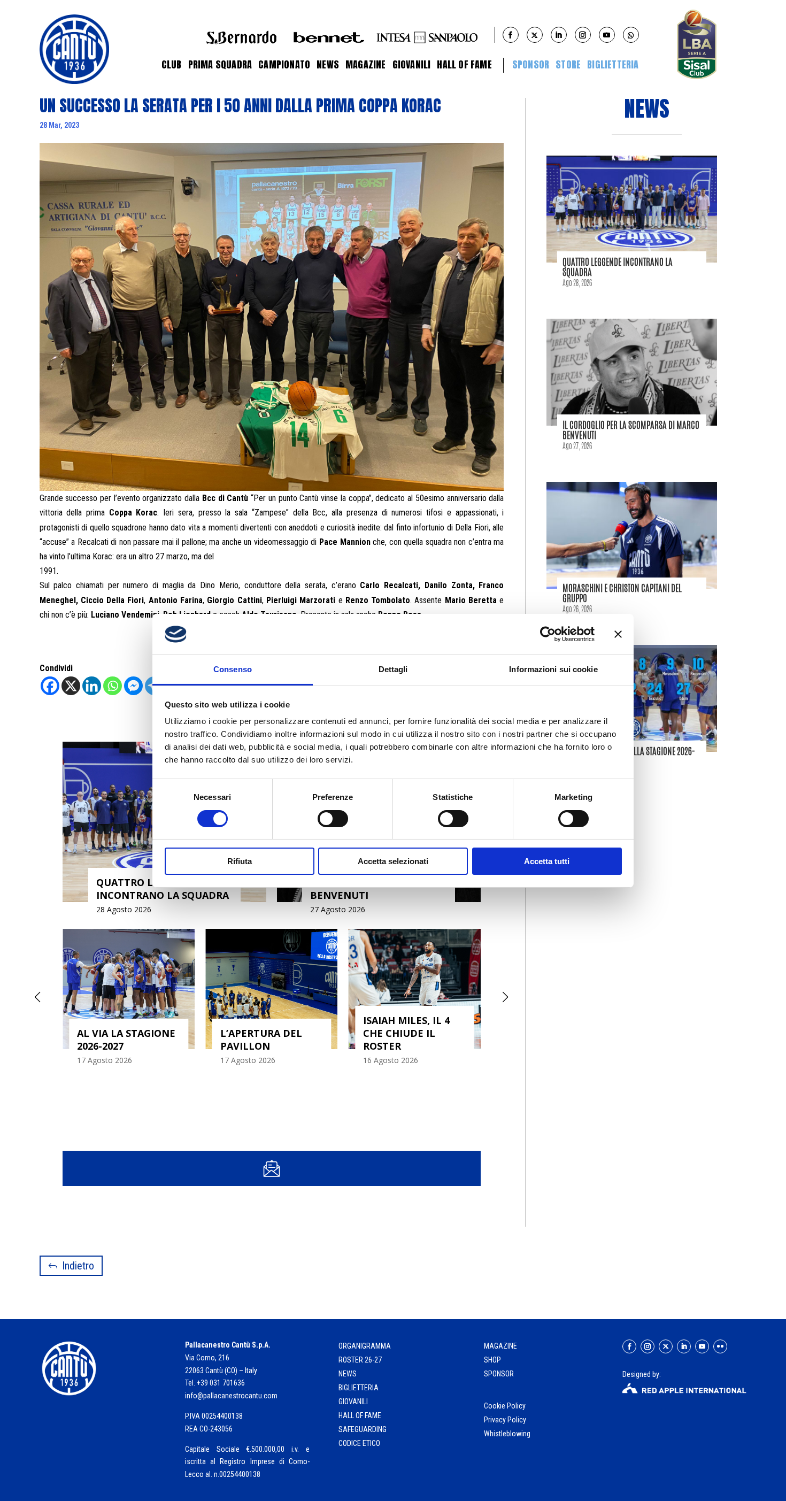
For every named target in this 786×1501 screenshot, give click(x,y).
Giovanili (411, 64)
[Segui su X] (666, 1346)
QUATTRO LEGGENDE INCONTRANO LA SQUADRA (617, 267)
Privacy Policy (506, 1419)
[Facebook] (50, 685)
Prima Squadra (220, 64)
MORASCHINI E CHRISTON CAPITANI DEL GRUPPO (622, 593)
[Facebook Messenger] (133, 685)
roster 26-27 (360, 1360)
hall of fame (359, 1415)
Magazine (365, 64)
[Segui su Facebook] (629, 1346)
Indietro (78, 1265)
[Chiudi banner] (618, 634)
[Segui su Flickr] (720, 1346)
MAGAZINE (500, 1346)
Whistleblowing (507, 1433)
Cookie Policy (505, 1406)
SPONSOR (499, 1373)
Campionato (284, 64)
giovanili (353, 1401)
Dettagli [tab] (393, 669)
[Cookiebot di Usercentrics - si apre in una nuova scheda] (548, 634)
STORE (568, 64)
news (347, 1373)
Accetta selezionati (393, 861)
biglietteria (358, 1387)
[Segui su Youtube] (702, 1346)
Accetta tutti (546, 861)
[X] (70, 685)
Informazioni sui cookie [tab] (553, 669)
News (328, 64)
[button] (505, 997)
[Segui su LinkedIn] (684, 1346)
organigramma (364, 1346)
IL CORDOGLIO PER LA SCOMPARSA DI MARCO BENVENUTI (630, 430)
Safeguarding (362, 1429)
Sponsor (530, 64)
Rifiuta (239, 861)
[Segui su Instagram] (647, 1346)
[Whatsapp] (112, 685)
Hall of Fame (464, 64)
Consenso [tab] (232, 669)
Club (171, 64)
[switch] (333, 818)
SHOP (492, 1360)
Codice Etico (359, 1443)
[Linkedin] (91, 685)
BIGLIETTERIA (612, 64)
